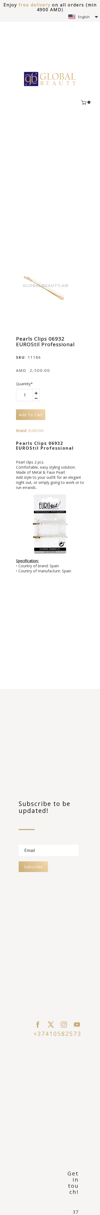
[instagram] (63, 1024)
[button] (83, 17)
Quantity (24, 383)
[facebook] (37, 1024)
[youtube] (77, 1024)
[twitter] (50, 1024)
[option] (45, 286)
